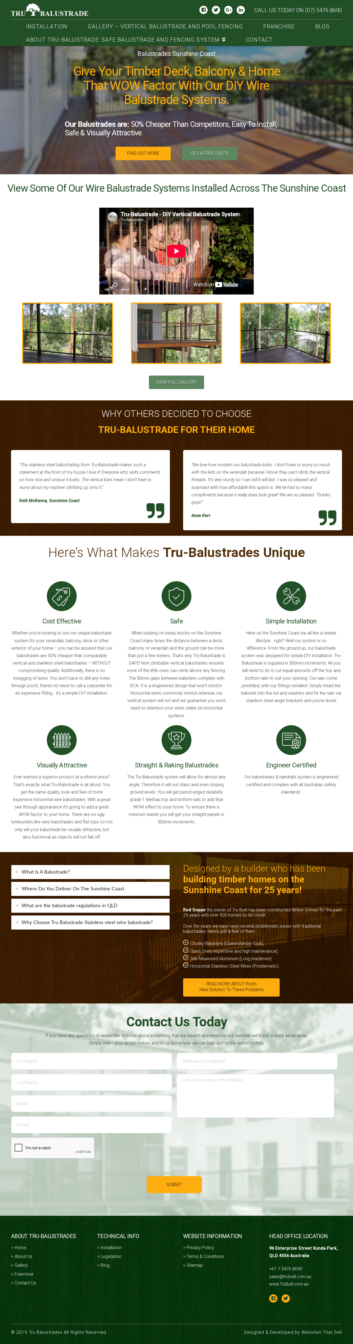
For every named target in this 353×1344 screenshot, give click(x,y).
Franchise (24, 1274)
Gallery (21, 1265)
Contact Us (25, 1283)
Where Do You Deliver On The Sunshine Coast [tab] (73, 888)
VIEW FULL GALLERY (176, 382)
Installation (111, 1247)
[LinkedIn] (241, 9)
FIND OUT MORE (143, 153)
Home (20, 1247)
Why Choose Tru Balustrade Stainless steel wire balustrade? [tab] (87, 922)
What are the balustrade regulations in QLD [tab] (69, 905)
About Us (23, 1256)
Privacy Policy (200, 1247)
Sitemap (195, 1265)
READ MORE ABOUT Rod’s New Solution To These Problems (231, 986)
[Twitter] (216, 9)
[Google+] (228, 9)
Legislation (111, 1256)
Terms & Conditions (205, 1256)
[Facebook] (203, 9)
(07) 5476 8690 (323, 10)
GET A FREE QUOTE (210, 153)
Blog (105, 1265)
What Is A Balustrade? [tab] (46, 872)
